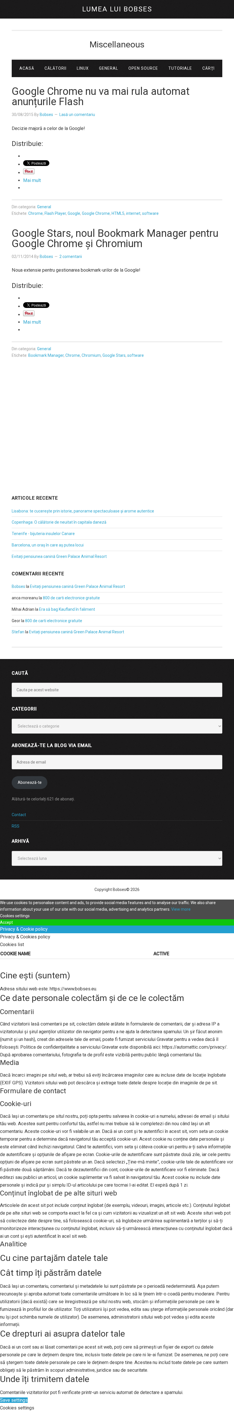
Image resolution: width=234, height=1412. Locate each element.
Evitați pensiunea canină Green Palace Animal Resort (59, 556)
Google (74, 213)
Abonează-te (30, 782)
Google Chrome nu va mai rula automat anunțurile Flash (100, 96)
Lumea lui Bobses (117, 9)
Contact (19, 814)
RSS (15, 826)
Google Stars (114, 355)
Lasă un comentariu (77, 114)
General (44, 207)
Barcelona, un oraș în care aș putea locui (48, 545)
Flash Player (55, 213)
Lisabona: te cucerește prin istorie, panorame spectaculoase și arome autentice (83, 511)
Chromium (91, 355)
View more (181, 909)
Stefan (18, 632)
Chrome (35, 213)
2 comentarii (70, 256)
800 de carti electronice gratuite (71, 598)
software (150, 213)
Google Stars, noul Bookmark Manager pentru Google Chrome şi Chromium (115, 238)
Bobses (18, 586)
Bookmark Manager (46, 355)
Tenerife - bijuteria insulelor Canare (43, 533)
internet (133, 213)
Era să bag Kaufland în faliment (67, 609)
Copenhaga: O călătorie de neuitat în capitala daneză (59, 522)
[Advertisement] (117, 444)
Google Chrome (96, 213)
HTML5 (118, 213)
